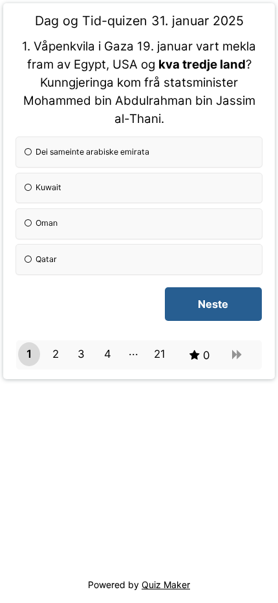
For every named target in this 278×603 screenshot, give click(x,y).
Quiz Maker (166, 584)
